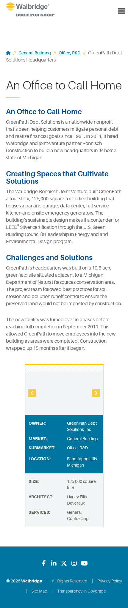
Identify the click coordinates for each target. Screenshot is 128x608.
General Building (34, 53)
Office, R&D (69, 53)
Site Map (39, 591)
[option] (64, 393)
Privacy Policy (109, 581)
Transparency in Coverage (81, 591)
